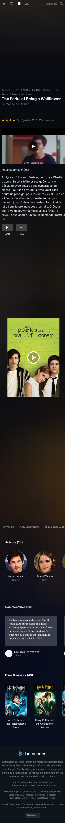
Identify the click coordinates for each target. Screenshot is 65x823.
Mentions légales (12, 791)
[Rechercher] (61, 4)
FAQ (32, 785)
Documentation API (19, 785)
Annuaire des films (43, 782)
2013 (37, 89)
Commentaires (29, 527)
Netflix (26, 89)
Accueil (6, 89)
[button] (16, 570)
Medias (29, 794)
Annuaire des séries (22, 782)
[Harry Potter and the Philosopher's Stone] (16, 700)
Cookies (27, 791)
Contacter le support (46, 785)
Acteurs (8, 527)
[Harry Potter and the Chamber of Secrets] (44, 700)
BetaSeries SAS (16, 794)
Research (51, 794)
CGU (35, 791)
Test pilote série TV (19, 798)
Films (16, 89)
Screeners (40, 794)
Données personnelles (50, 791)
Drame (47, 89)
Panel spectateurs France (43, 798)
